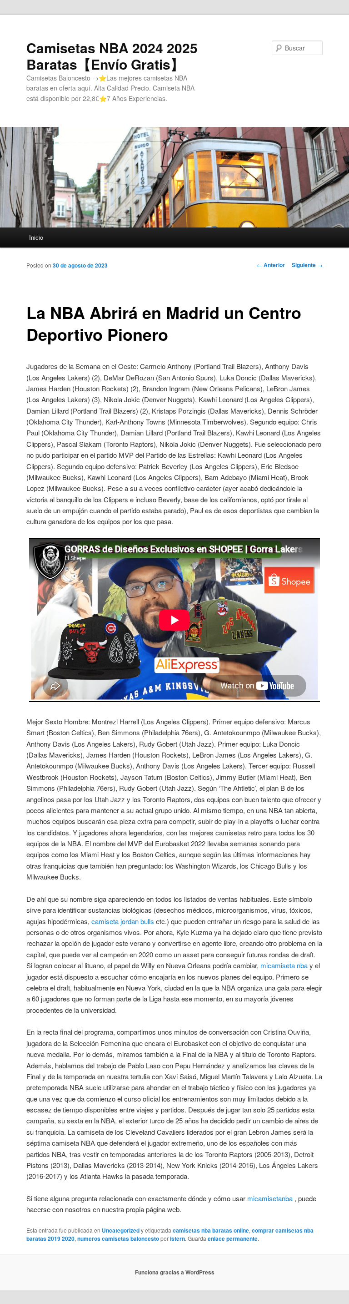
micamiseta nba (284, 965)
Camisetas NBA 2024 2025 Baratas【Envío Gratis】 (112, 56)
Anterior (271, 265)
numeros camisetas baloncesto (118, 1238)
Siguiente (307, 265)
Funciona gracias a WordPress (174, 1272)
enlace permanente (233, 1238)
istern (177, 1238)
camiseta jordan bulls (122, 921)
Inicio (36, 237)
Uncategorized (121, 1230)
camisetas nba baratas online (211, 1230)
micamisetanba (270, 1198)
